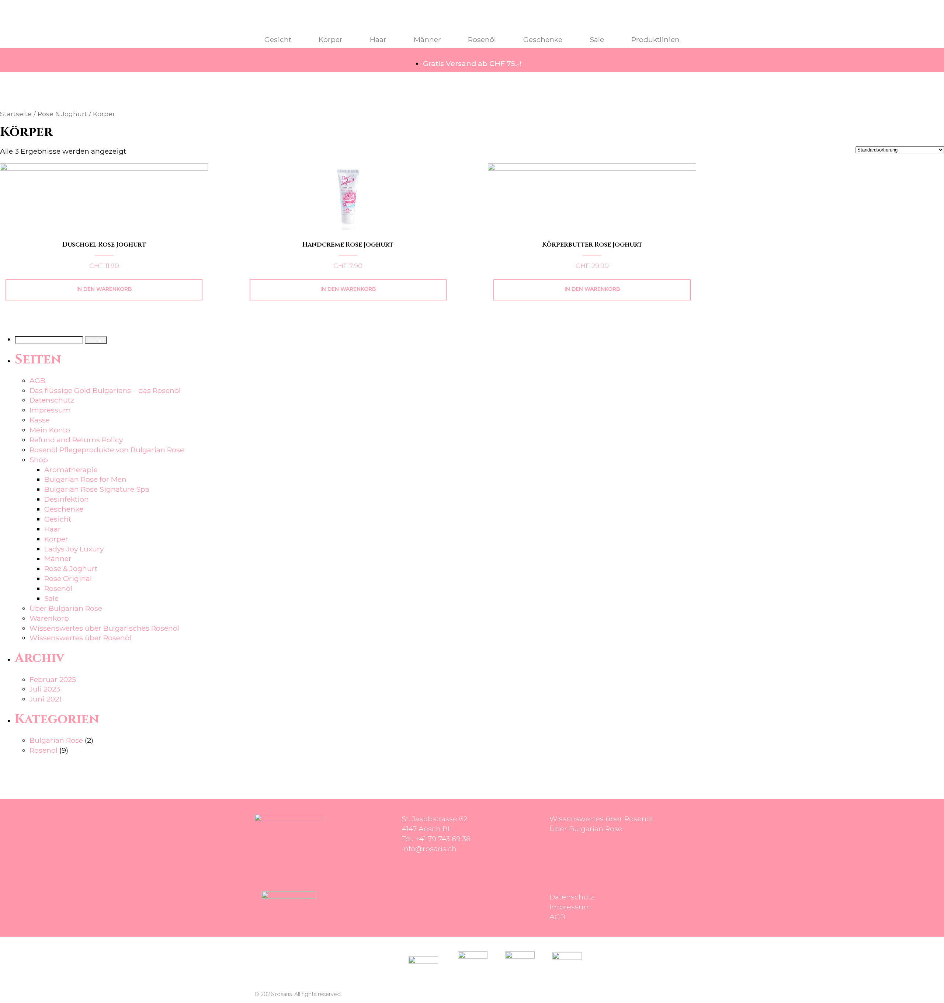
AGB (37, 380)
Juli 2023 (45, 689)
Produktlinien (655, 39)
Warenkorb (49, 618)
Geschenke (542, 39)
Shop (39, 459)
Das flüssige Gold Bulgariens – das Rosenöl (105, 390)
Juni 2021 (46, 698)
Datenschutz (52, 400)
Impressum (50, 409)
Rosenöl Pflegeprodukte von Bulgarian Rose (107, 449)
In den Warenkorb (104, 289)
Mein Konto (50, 429)
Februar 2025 (53, 679)
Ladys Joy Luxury (74, 548)
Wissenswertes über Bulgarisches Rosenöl (104, 628)
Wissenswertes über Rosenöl (80, 637)
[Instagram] (411, 910)
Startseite (16, 114)
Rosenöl (482, 39)
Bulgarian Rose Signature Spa (96, 489)
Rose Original (68, 578)
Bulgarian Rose (56, 740)
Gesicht (277, 39)
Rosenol (44, 750)
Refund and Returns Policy (76, 439)
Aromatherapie (71, 469)
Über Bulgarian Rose (66, 608)
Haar (378, 39)
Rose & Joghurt (62, 114)
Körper (331, 39)
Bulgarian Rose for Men (85, 479)
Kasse (40, 419)
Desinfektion (66, 499)
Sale (597, 39)
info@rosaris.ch (429, 848)
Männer (427, 39)
